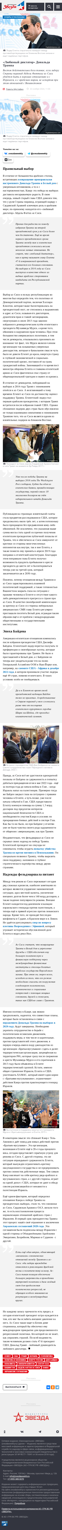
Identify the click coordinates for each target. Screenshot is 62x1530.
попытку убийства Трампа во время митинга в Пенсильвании (29, 850)
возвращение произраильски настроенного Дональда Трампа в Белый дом (29, 181)
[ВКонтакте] (48, 1387)
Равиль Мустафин (15, 89)
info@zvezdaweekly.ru (20, 1476)
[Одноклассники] (53, 1387)
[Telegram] (57, 1387)
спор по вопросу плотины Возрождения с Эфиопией (27, 924)
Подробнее (19, 1503)
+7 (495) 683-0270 (15, 1479)
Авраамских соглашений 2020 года (23, 1226)
